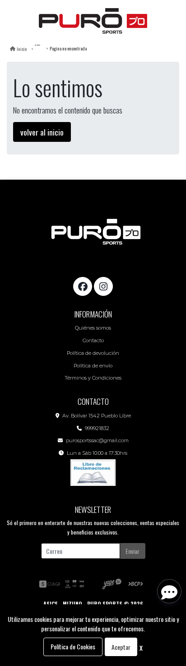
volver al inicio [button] (42, 132)
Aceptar (121, 647)
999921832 (97, 428)
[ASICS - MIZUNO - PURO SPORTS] (93, 21)
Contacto (93, 340)
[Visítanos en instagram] (103, 286)
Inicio (22, 48)
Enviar (133, 551)
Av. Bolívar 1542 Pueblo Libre (96, 415)
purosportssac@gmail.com (97, 440)
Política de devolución (93, 353)
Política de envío (93, 365)
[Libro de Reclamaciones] (93, 471)
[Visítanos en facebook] (82, 286)
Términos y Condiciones (93, 378)
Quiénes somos (93, 328)
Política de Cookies (73, 646)
